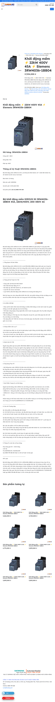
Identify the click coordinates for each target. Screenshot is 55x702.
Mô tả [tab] (5, 99)
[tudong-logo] (7, 4)
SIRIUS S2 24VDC (37, 92)
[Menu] (2, 9)
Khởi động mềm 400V (43, 90)
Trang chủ (27, 53)
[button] (19, 55)
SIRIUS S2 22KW (29, 92)
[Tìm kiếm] (36, 5)
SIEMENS (27, 93)
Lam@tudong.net (7, 687)
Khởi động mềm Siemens (37, 53)
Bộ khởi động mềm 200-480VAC (39, 89)
